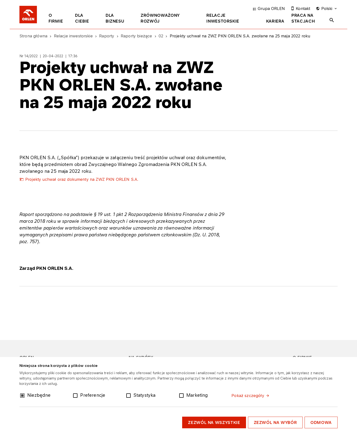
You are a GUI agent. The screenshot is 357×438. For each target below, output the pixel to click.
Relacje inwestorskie (222, 18)
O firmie (56, 18)
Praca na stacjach (303, 18)
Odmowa (321, 422)
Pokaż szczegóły (247, 395)
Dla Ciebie (82, 18)
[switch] (76, 395)
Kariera (275, 21)
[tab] (58, 19)
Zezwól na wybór (275, 422)
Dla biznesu (115, 18)
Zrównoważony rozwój (160, 18)
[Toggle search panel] (332, 20)
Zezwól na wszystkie (214, 422)
